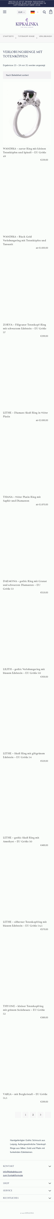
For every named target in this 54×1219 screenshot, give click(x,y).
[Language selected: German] (34, 12)
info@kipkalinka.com (12, 1172)
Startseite (8, 36)
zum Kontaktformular (13, 1175)
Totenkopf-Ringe (26, 36)
